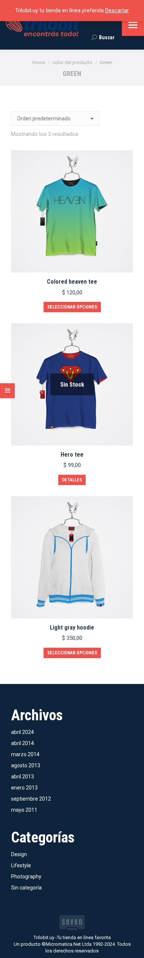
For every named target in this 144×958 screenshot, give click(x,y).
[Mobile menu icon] (133, 25)
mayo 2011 (24, 810)
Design (19, 854)
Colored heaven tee (72, 281)
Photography (26, 876)
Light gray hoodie (72, 627)
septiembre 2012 (31, 799)
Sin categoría (26, 888)
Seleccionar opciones (72, 307)
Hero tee (72, 454)
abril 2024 (22, 732)
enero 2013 (24, 788)
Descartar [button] (117, 10)
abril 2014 (22, 743)
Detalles (72, 480)
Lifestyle (21, 865)
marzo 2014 (25, 754)
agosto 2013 (25, 765)
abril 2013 (22, 777)
